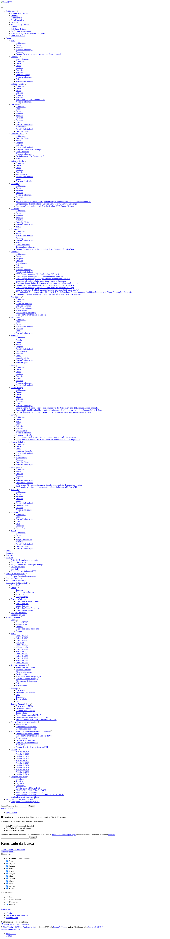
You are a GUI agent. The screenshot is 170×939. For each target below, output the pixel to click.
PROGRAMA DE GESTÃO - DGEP (31, 790)
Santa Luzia (15, 467)
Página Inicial (21, 724)
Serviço (12, 886)
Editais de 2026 (22, 636)
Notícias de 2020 (22, 765)
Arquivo (12, 863)
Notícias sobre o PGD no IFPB (28, 788)
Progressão (20, 690)
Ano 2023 (20, 642)
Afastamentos (21, 738)
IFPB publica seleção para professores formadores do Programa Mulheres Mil (46, 487)
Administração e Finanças (26, 313)
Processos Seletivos (18, 599)
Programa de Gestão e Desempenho (30, 149)
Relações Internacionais (15, 574)
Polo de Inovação (18, 567)
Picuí (13, 415)
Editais (18, 79)
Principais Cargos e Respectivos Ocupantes (28, 33)
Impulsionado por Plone (10, 929)
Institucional (11, 11)
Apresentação (21, 624)
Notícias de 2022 (22, 761)
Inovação (9, 558)
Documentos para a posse (26, 729)
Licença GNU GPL (96, 927)
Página (11, 881)
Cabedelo (14, 57)
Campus (12, 866)
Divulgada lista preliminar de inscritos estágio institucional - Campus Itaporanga (47, 283)
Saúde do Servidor (23, 670)
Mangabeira (15, 317)
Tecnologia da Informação (26, 247)
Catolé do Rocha (17, 161)
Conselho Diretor (22, 75)
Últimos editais (22, 647)
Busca (3, 806)
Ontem (11, 897)
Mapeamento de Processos (26, 681)
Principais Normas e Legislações (28, 676)
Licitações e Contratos (24, 483)
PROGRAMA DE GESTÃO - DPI (30, 792)
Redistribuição (21, 674)
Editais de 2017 (22, 658)
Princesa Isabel (17, 442)
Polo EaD (15, 569)
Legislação (20, 783)
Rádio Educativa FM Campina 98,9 (30, 156)
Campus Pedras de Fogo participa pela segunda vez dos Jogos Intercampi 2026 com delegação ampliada (57, 408)
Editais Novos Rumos (24, 610)
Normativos (20, 745)
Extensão (19, 47)
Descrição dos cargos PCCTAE (28, 715)
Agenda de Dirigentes (19, 13)
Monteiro (14, 335)
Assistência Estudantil (24, 81)
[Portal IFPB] (6, 2)
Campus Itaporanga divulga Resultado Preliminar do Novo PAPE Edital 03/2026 (47, 290)
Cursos (18, 63)
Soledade (14, 512)
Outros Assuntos (22, 152)
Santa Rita (15, 490)
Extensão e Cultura (23, 306)
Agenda (19, 631)
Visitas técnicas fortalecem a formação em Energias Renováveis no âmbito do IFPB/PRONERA (53, 202)
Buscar (31, 806)
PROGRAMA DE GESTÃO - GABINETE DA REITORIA (40, 795)
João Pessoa (15, 297)
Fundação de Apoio (18, 562)
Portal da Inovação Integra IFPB (23, 571)
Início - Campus (22, 59)
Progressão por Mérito (24, 706)
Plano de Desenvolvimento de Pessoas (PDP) (34, 736)
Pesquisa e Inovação (24, 304)
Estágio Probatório (23, 708)
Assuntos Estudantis (14, 578)
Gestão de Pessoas (23, 245)
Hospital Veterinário (24, 539)
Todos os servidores (19, 665)
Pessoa (11, 883)
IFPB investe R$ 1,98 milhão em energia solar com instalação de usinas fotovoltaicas (49, 485)
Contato (19, 392)
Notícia (12, 878)
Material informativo (24, 672)
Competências (16, 18)
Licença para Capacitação (26, 740)
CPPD (18, 701)
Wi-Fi (18, 523)
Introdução (20, 779)
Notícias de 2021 (22, 763)
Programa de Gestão (24, 181)
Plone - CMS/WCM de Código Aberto (19, 927)
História (14, 27)
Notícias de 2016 (22, 774)
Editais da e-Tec (22, 606)
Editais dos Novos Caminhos (27, 608)
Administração (21, 127)
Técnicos (19, 590)
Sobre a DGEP (22, 622)
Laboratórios (21, 528)
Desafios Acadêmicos (24, 308)
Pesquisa (19, 68)
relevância (10, 913)
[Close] (2, 7)
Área (11, 861)
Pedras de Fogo (17, 388)
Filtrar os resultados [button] (8, 852)
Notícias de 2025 (22, 754)
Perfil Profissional (18, 36)
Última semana (15, 900)
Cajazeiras (15, 104)
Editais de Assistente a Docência (28, 601)
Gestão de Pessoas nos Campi (27, 629)
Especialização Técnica (25, 592)
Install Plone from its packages (64, 835)
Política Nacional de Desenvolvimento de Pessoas (30, 731)
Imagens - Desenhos (19, 613)
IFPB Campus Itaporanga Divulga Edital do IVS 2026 (37, 274)
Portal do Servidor (13, 617)
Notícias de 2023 (22, 758)
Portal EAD (15, 585)
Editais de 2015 (22, 663)
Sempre (12, 905)
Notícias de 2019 (22, 767)
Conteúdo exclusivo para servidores (25, 797)
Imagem (12, 873)
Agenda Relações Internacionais (23, 576)
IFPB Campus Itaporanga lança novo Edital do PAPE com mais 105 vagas (45, 288)
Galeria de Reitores (18, 29)
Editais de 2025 (22, 638)
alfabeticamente (12, 918)
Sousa (13, 530)
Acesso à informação (24, 510)
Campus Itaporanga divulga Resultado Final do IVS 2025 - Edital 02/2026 (45, 285)
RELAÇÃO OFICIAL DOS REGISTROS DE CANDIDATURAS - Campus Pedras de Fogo (53, 412)
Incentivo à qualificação (25, 711)
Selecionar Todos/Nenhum (19, 858)
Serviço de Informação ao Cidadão (19, 799)
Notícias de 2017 (22, 772)
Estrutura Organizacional (20, 24)
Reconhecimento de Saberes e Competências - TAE (36, 720)
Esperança (15, 184)
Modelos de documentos (25, 667)
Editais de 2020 (22, 651)
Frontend (111, 835)
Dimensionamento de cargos (27, 679)
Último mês (13, 902)
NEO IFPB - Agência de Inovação (24, 560)
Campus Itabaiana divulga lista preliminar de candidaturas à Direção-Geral (45, 249)
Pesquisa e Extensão (24, 451)
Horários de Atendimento (21, 31)
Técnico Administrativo (20, 704)
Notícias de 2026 (22, 752)
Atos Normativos (17, 20)
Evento (12, 871)
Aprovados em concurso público (23, 722)
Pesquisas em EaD (18, 615)
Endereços (15, 22)
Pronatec (19, 118)
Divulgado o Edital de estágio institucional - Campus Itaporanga (41, 281)
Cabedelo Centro (17, 84)
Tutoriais (19, 781)
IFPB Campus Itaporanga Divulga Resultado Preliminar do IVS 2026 (43, 279)
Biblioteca (20, 526)
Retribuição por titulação (25, 692)
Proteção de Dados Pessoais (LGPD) (25, 802)
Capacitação (21, 786)
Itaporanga (15, 252)
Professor (14, 688)
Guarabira (15, 209)
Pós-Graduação (22, 310)
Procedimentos (22, 685)
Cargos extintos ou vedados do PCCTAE (32, 717)
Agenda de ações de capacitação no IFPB (32, 747)
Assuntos (19, 52)
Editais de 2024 (22, 640)
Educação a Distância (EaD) (17, 583)
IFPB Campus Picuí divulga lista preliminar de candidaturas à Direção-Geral (46, 437)
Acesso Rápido (22, 362)
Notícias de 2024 (22, 756)
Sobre (13, 620)
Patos (13, 365)
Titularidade (20, 697)
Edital (11, 868)
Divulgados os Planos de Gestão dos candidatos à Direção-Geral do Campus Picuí (48, 439)
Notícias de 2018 (22, 770)
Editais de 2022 (22, 645)
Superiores (20, 594)
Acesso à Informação (24, 50)
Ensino (18, 45)
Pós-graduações (22, 597)
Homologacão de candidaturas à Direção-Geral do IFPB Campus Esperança (46, 206)
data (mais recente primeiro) (17, 915)
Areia (13, 41)
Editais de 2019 (22, 654)
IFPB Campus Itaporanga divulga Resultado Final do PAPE (39, 276)
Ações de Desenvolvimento (27, 742)
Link (11, 876)
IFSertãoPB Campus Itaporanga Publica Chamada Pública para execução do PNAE (49, 294)
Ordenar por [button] (6, 909)
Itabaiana (14, 229)
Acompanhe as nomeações (26, 727)
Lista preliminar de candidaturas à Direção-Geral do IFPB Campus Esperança (46, 204)
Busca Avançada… (8, 808)
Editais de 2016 (22, 660)
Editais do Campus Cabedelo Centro (30, 100)
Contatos (14, 15)
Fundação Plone (59, 927)
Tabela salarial (21, 699)
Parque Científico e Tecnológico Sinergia (27, 564)
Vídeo (11, 888)
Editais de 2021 (22, 649)
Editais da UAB (22, 604)
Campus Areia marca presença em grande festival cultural (38, 54)
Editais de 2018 (22, 656)
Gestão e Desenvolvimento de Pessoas (31, 315)
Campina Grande (17, 134)
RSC (18, 695)
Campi (8, 38)
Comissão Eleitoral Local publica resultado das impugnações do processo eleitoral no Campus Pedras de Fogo (59, 410)
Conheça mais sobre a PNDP (27, 733)
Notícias (19, 340)
